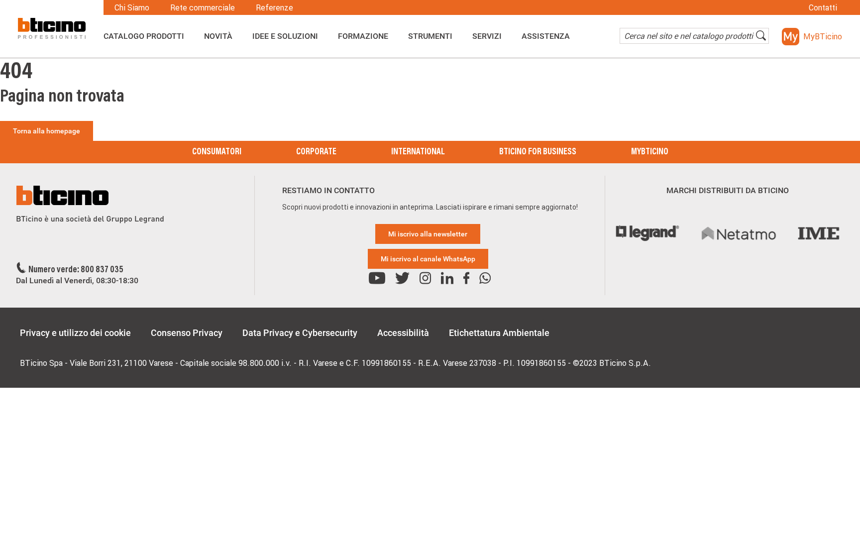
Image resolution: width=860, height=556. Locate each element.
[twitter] (402, 278)
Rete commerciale (202, 7)
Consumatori (216, 152)
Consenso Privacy (186, 333)
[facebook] (466, 278)
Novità (218, 36)
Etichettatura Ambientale (499, 333)
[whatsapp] (485, 278)
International (417, 152)
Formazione (363, 36)
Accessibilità (403, 333)
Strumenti (430, 36)
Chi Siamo (131, 7)
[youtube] (377, 278)
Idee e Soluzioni (285, 36)
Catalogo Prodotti (144, 36)
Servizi (487, 36)
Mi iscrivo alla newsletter (427, 234)
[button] (812, 36)
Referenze (274, 7)
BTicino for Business (537, 152)
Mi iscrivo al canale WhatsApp (428, 259)
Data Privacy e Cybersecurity (299, 333)
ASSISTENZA (546, 36)
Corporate (316, 152)
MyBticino (649, 152)
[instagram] (425, 278)
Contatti (823, 7)
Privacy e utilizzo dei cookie (75, 333)
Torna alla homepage (46, 131)
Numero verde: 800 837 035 (75, 270)
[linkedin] (447, 278)
